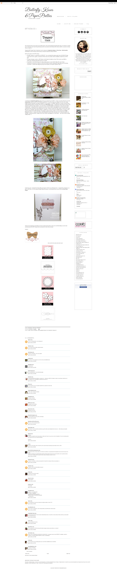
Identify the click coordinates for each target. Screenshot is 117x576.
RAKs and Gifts (78, 262)
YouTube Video (78, 278)
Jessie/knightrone (31, 546)
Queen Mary (30, 427)
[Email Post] (39, 329)
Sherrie (29, 339)
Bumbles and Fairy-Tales (32, 421)
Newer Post (27, 553)
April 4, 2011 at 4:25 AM (32, 393)
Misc (77, 258)
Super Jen (30, 478)
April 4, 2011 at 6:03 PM (32, 517)
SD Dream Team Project (80, 267)
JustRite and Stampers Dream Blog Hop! (85, 110)
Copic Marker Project (42, 330)
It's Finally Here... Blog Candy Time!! (85, 103)
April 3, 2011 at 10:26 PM (32, 361)
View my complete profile (83, 63)
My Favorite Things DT (52, 330)
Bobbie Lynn (30, 402)
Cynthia (29, 358)
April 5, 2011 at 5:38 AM (32, 529)
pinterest (38, 327)
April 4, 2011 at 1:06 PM (32, 468)
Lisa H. (29, 520)
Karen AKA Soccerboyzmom (33, 450)
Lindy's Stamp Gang (80, 189)
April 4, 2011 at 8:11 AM (32, 440)
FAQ (88, 23)
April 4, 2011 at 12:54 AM (32, 373)
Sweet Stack (41, 189)
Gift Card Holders (79, 246)
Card (29, 330)
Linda (29, 540)
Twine (30, 110)
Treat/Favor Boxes (79, 276)
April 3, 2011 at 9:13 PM (32, 342)
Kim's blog (55, 61)
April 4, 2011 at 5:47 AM (32, 411)
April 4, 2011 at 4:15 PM (32, 497)
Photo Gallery (72, 16)
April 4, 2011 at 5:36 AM (32, 405)
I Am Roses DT (78, 250)
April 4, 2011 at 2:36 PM (32, 487)
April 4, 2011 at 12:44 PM (32, 456)
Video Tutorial (78, 277)
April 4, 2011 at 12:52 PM (32, 462)
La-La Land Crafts (80, 175)
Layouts (77, 254)
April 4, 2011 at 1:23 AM (32, 380)
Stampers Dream (79, 268)
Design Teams (78, 23)
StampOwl (30, 364)
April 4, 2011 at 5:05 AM (32, 399)
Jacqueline (30, 490)
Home (59, 23)
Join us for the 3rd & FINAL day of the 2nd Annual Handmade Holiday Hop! (86, 155)
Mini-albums (78, 257)
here (67, 55)
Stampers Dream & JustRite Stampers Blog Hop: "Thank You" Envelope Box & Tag (86, 129)
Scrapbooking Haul (79, 264)
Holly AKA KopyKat (31, 415)
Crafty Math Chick (31, 513)
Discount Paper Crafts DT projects (81, 242)
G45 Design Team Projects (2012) (81, 244)
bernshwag (30, 352)
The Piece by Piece (79, 273)
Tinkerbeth (30, 396)
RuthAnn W (30, 459)
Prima (78, 194)
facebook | (30, 327)
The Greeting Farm (79, 272)
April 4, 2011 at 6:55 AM (32, 424)
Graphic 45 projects (79, 249)
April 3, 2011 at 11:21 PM (32, 367)
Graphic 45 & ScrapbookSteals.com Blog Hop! (86, 97)
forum (48, 59)
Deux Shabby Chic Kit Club (80, 241)
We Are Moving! (79, 195)
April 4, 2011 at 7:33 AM (32, 430)
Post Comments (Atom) (33, 555)
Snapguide (60, 16)
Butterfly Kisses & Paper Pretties (39, 13)
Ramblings (78, 263)
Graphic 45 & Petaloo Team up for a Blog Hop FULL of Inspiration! (86, 123)
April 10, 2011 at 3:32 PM (32, 549)
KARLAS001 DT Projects (80, 252)
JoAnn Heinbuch (31, 390)
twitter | (34, 327)
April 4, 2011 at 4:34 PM (32, 503)
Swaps (77, 269)
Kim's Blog (59, 225)
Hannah (29, 433)
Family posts (78, 243)
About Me (67, 23)
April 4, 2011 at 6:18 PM (32, 523)
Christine (29, 465)
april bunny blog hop (38, 495)
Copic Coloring (34, 330)
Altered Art (77, 234)
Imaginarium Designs (80, 184)
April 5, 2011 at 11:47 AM (32, 536)
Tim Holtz (78, 206)
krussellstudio (30, 507)
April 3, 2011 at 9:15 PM (32, 348)
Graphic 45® (79, 201)
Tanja (29, 384)
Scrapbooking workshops (80, 266)
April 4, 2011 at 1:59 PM (32, 474)
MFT (30, 55)
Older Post (68, 553)
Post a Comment (29, 551)
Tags (77, 271)
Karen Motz (30, 526)
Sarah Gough (30, 370)
